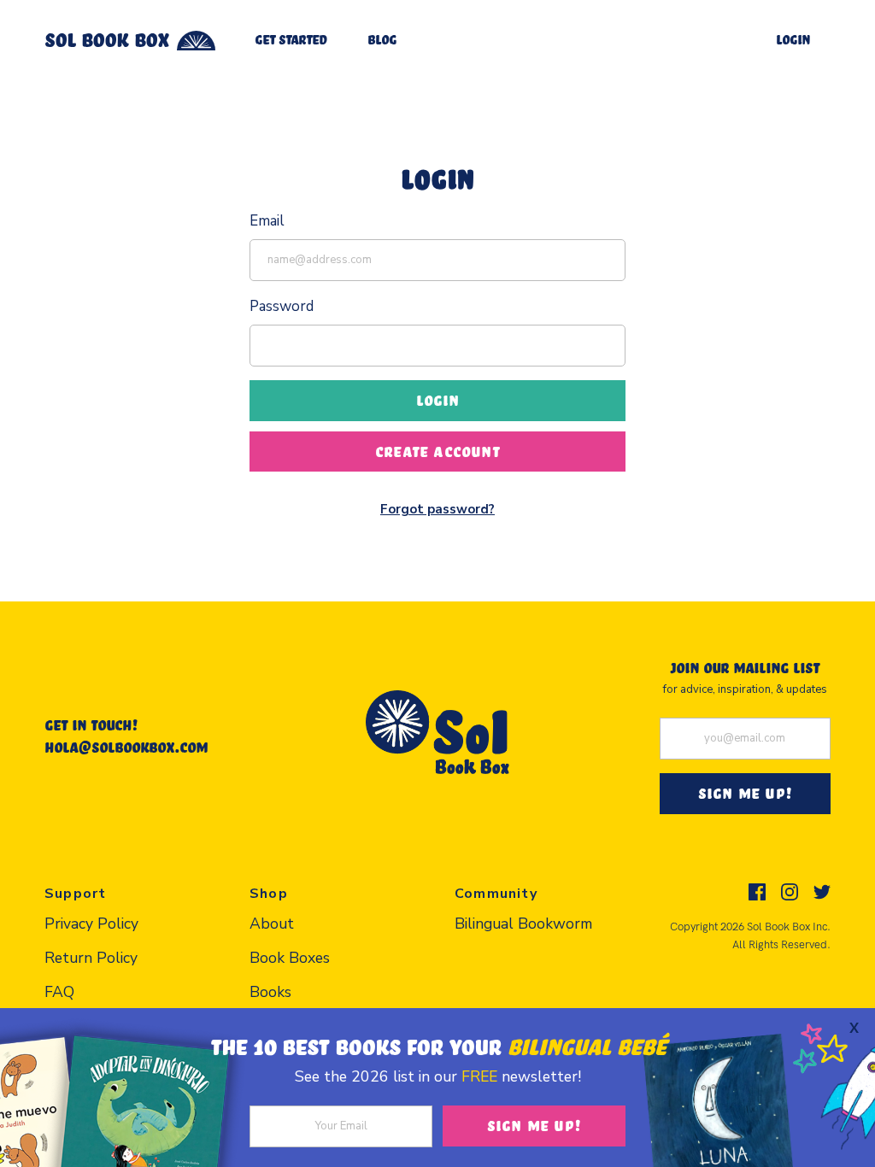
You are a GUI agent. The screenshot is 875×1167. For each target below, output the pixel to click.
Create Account (437, 451)
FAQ (59, 992)
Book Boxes (290, 957)
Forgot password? (437, 509)
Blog (381, 39)
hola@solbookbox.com (126, 747)
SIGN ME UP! (745, 793)
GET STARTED (290, 39)
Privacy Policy (91, 923)
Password (282, 306)
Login (793, 39)
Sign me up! (534, 1125)
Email (267, 221)
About (272, 923)
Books (270, 992)
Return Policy (91, 957)
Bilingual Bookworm (523, 923)
